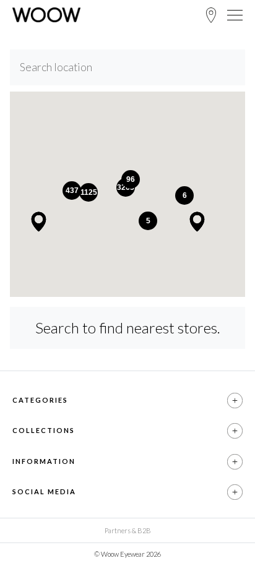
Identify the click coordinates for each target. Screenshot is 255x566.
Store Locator (211, 15)
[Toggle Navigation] (235, 15)
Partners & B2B (128, 530)
